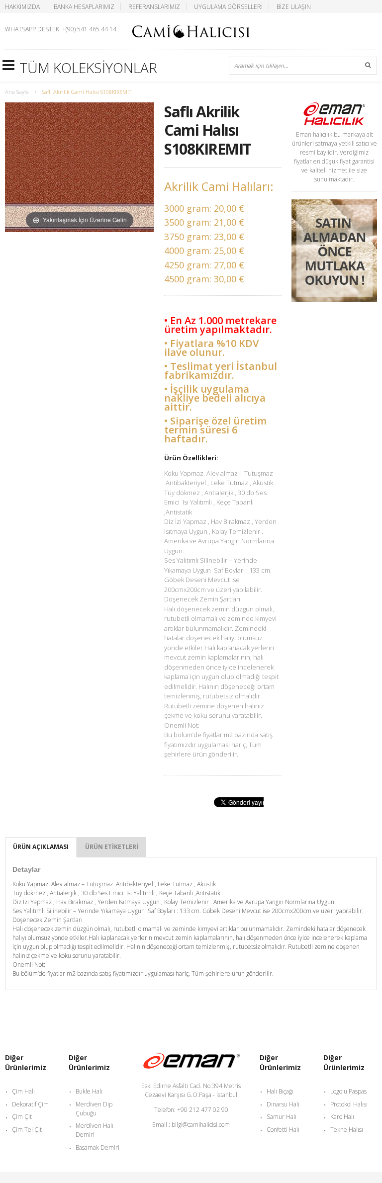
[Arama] (368, 66)
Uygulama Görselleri (228, 6)
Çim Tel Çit (27, 1129)
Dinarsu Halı (283, 1104)
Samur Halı (281, 1116)
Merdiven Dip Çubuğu (94, 1108)
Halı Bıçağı (280, 1091)
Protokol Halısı (349, 1104)
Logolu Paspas (348, 1091)
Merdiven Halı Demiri (94, 1130)
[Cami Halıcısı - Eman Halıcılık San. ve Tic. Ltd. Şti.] (191, 30)
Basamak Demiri (97, 1147)
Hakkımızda (22, 6)
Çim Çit (22, 1116)
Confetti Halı (283, 1129)
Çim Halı (23, 1091)
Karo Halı (342, 1116)
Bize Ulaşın (294, 6)
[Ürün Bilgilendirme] (334, 203)
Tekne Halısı (346, 1129)
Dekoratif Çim (30, 1104)
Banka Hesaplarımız (84, 6)
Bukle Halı (89, 1091)
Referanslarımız (154, 6)
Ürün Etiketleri (111, 847)
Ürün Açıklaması (41, 847)
